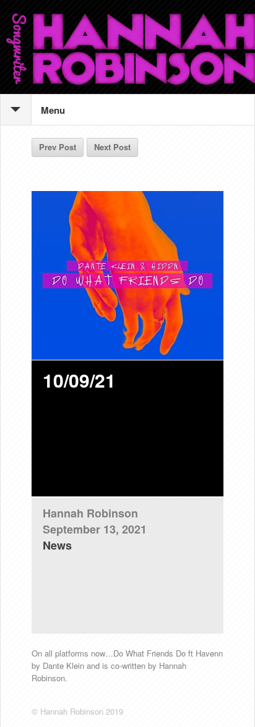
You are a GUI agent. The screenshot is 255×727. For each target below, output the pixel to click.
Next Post (112, 147)
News (57, 545)
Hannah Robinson (90, 513)
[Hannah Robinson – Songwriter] (127, 47)
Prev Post (57, 147)
